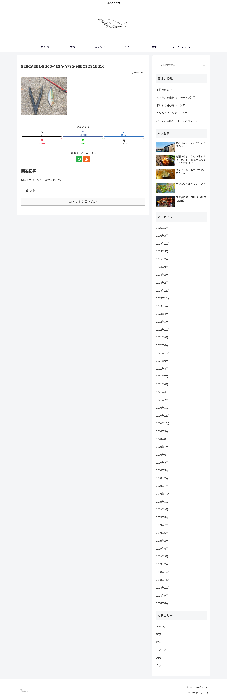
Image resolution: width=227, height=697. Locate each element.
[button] (124, 141)
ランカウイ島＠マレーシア (172, 113)
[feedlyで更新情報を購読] (79, 159)
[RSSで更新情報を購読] (86, 159)
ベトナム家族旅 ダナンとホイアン (177, 121)
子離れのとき (164, 90)
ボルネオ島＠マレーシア (170, 105)
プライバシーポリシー (197, 687)
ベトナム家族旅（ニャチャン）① (175, 97)
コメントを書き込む (83, 201)
